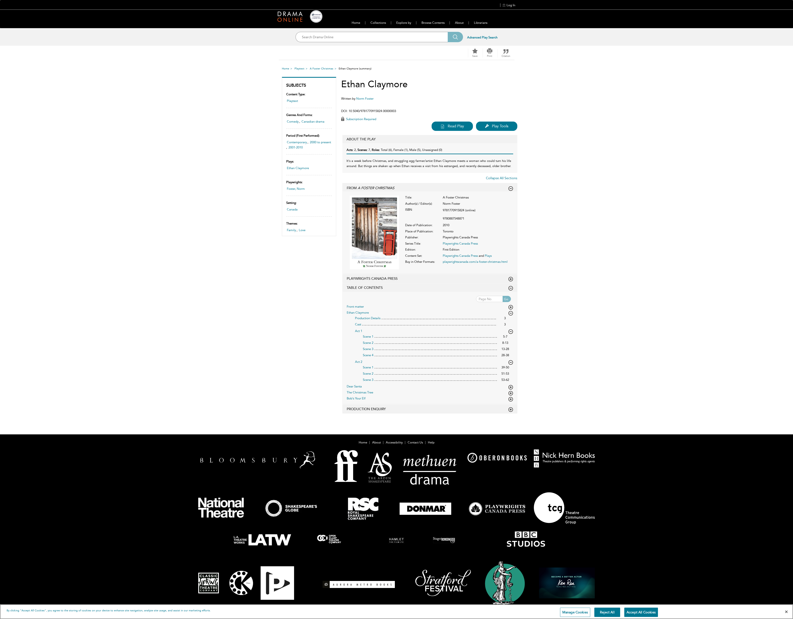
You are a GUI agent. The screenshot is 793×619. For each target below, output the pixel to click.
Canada (292, 209)
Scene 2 (368, 343)
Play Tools (500, 126)
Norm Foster (365, 98)
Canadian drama (313, 121)
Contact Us (415, 442)
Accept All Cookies (641, 612)
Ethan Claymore (298, 168)
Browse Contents (433, 23)
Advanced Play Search (482, 37)
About (459, 23)
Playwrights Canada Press (460, 243)
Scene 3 (368, 349)
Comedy (293, 121)
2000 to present (320, 142)
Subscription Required (360, 119)
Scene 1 (368, 336)
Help (431, 442)
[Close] (786, 611)
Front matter (355, 306)
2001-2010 (295, 147)
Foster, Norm (296, 189)
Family (291, 230)
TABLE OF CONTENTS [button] (365, 288)
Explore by (403, 23)
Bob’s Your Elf (356, 398)
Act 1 (358, 331)
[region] (396, 611)
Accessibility (394, 442)
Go (506, 299)
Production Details (367, 318)
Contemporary (297, 142)
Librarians (480, 23)
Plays (488, 256)
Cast (358, 324)
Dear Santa (354, 386)
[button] (489, 52)
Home (356, 23)
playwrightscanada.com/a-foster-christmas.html (475, 262)
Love (302, 230)
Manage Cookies (575, 612)
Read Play (456, 126)
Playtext (299, 68)
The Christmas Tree (360, 392)
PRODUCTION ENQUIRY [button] (366, 409)
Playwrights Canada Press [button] (372, 278)
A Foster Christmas (321, 68)
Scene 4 (368, 355)
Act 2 (358, 362)
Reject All (607, 612)
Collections (378, 23)
